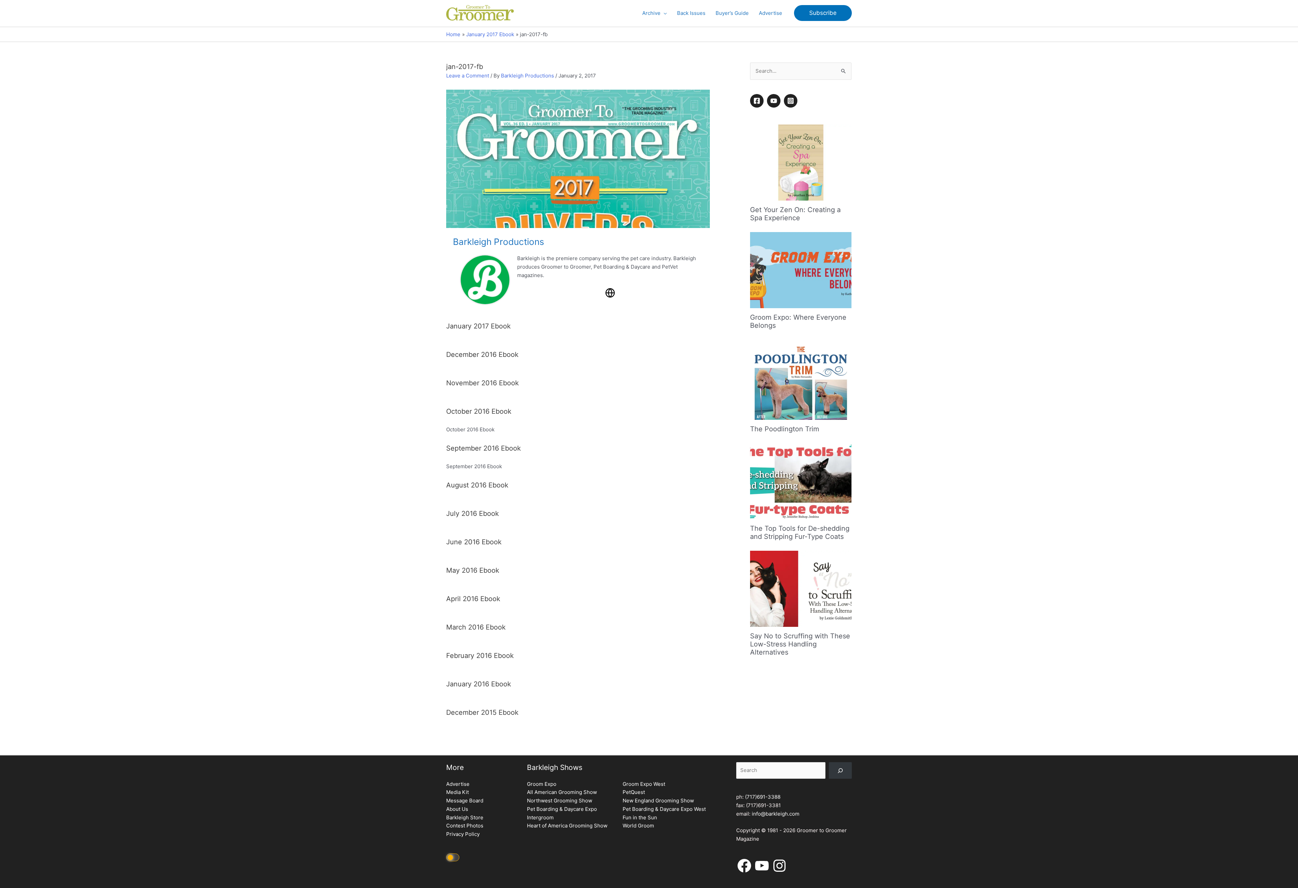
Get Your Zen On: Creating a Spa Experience (795, 214)
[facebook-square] (758, 101)
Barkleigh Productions (527, 75)
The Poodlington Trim (784, 429)
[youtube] (775, 101)
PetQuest (634, 792)
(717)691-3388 (762, 797)
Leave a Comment (467, 75)
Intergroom (540, 817)
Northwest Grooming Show (559, 800)
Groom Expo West (644, 784)
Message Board (464, 800)
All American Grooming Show (562, 792)
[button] (663, 13)
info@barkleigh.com (775, 814)
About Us (457, 809)
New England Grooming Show (658, 800)
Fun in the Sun (640, 817)
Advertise (458, 784)
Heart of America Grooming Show (567, 825)
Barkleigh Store (464, 817)
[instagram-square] (791, 101)
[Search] (840, 770)
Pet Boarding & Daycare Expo (562, 809)
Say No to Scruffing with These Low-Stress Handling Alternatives (800, 644)
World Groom (638, 825)
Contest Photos (464, 825)
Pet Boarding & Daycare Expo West (664, 809)
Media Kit (457, 792)
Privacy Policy (463, 834)
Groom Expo (541, 784)
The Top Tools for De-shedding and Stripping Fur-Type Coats (799, 532)
